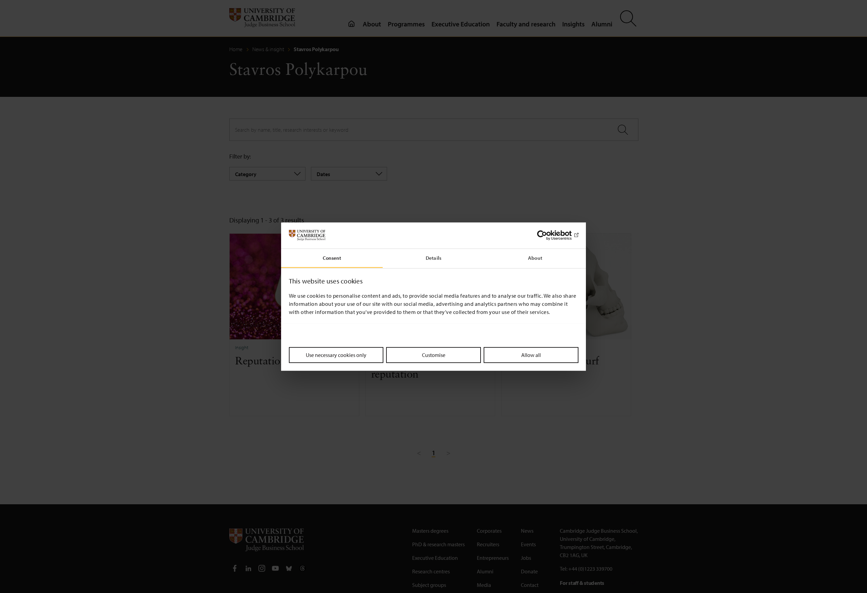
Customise (433, 354)
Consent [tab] (332, 257)
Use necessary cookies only (336, 354)
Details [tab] (433, 257)
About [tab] (535, 257)
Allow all (531, 354)
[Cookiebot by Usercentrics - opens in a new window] (548, 235)
